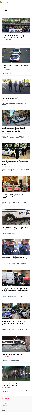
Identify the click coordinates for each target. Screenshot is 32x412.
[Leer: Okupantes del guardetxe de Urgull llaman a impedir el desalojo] (16, 25)
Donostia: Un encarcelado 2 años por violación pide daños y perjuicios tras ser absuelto (15, 290)
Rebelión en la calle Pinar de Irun (13, 354)
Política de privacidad (5, 398)
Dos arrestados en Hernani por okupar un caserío (15, 66)
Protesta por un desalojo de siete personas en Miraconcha (13, 384)
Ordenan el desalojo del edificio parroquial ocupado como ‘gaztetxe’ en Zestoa (15, 196)
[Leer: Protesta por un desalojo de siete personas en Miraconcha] (16, 373)
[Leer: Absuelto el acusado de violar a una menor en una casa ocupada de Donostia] (16, 311)
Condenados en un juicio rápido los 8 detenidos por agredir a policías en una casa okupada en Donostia (15, 130)
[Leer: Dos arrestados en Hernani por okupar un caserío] (16, 55)
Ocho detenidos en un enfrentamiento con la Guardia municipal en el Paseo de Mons (16, 163)
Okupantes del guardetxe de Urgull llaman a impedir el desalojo (14, 36)
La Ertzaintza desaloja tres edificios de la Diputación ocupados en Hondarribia (15, 228)
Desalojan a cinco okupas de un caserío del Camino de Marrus (15, 98)
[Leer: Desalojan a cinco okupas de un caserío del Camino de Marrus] (16, 86)
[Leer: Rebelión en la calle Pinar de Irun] (16, 344)
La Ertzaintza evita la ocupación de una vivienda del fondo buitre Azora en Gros (15, 258)
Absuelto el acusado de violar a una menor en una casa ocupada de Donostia (14, 323)
